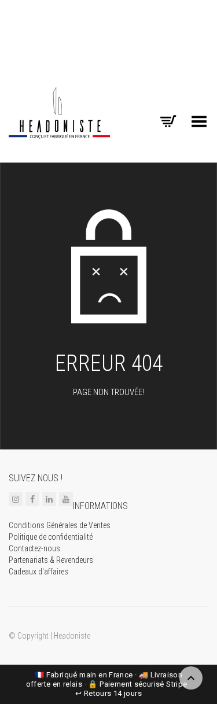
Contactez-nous (34, 548)
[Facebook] (32, 499)
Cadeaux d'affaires (38, 571)
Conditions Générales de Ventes (60, 525)
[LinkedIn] (49, 499)
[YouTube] (66, 499)
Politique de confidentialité (51, 536)
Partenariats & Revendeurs (51, 560)
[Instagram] (16, 499)
